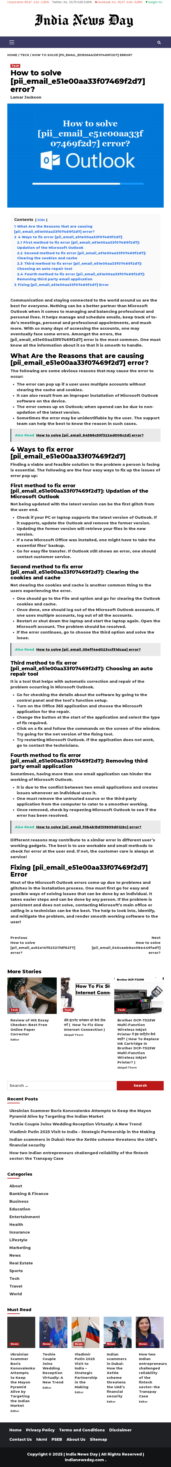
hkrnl (41, 1439)
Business (19, 1201)
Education (19, 1209)
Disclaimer (120, 1430)
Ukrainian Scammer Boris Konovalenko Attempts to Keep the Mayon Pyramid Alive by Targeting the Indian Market (80, 1114)
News (15, 1255)
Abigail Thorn (73, 1034)
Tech (15, 65)
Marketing (20, 1247)
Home (15, 1430)
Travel (15, 1286)
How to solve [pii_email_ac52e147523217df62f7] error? (42, 945)
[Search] (159, 43)
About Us (76, 1439)
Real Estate (21, 1263)
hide (41, 220)
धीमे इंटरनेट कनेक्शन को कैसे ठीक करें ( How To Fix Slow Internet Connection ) (85, 1025)
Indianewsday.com (84, 1460)
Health (16, 1224)
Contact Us (20, 1439)
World (15, 1294)
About (15, 1186)
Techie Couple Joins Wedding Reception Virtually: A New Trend (75, 1124)
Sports (16, 1271)
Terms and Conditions (82, 1430)
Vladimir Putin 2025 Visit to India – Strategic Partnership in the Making (82, 1132)
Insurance (19, 1232)
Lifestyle (18, 1240)
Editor (14, 1039)
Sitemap (98, 1439)
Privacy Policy (40, 1430)
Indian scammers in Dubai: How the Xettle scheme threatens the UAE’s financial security (83, 1142)
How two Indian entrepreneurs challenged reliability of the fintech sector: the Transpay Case (78, 1156)
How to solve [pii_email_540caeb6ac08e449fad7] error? (126, 945)
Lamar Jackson (25, 97)
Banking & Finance (29, 1193)
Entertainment (24, 1217)
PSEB (57, 1439)
